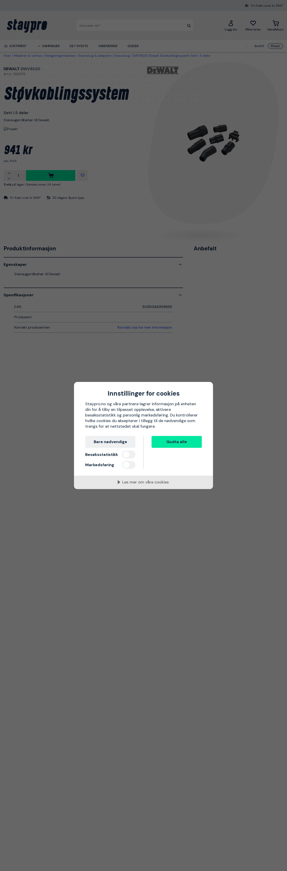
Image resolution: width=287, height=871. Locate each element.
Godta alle (176, 441)
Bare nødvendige (110, 441)
